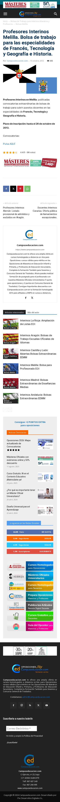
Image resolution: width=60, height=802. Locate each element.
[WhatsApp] (27, 189)
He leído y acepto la (24, 736)
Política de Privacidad (33, 736)
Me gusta (46, 532)
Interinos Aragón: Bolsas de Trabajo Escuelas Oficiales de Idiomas (37, 339)
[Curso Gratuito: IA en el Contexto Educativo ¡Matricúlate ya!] (45, 477)
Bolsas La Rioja (10, 328)
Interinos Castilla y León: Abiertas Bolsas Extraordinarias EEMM (38, 354)
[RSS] (30, 705)
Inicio (5, 21)
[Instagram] (22, 705)
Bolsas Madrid (9, 387)
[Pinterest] (20, 189)
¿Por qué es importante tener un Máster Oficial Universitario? (21, 493)
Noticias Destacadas (17, 432)
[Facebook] (6, 189)
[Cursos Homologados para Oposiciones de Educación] (30, 5)
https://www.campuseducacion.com (30, 250)
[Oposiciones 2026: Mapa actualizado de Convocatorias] (45, 444)
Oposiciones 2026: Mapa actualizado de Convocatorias (18, 443)
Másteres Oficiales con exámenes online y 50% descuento (18, 460)
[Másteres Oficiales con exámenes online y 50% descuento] (45, 460)
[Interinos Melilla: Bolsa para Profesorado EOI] (10, 368)
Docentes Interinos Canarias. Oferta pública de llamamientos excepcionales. (45, 212)
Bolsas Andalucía (8, 401)
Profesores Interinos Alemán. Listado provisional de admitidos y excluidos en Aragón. (16, 212)
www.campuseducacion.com (30, 788)
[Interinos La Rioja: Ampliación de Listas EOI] (10, 324)
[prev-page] (5, 410)
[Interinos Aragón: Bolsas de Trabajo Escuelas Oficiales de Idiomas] (10, 339)
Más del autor (33, 312)
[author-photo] (30, 241)
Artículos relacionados (14, 312)
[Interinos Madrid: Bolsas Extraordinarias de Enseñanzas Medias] (10, 383)
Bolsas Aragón (10, 343)
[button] (5, 14)
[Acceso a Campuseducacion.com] (30, 767)
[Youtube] (47, 705)
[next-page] (10, 410)
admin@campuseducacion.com (36, 697)
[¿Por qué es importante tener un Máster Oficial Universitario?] (45, 494)
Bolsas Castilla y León (10, 357)
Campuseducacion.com (17, 61)
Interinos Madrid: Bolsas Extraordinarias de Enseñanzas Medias (38, 383)
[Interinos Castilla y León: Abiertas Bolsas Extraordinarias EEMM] (10, 353)
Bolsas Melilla (22, 24)
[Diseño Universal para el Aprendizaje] (45, 510)
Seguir (47, 538)
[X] (13, 189)
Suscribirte (45, 551)
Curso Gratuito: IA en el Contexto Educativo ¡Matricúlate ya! (18, 476)
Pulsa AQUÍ (9, 143)
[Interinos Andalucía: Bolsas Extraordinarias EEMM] (10, 398)
